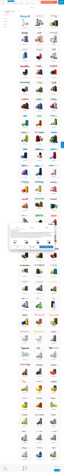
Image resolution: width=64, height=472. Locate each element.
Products (8, 3)
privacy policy (39, 237)
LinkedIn (25, 467)
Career (32, 3)
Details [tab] (32, 227)
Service (27, 3)
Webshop (62, 147)
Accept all (46, 246)
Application (21, 3)
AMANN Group (32, 7)
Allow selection (32, 246)
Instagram (26, 468)
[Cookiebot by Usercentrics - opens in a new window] (49, 224)
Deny (18, 246)
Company (2, 3)
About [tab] (47, 227)
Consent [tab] (17, 227)
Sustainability (14, 3)
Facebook (26, 466)
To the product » (25, 27)
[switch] (26, 243)
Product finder (10, 1)
